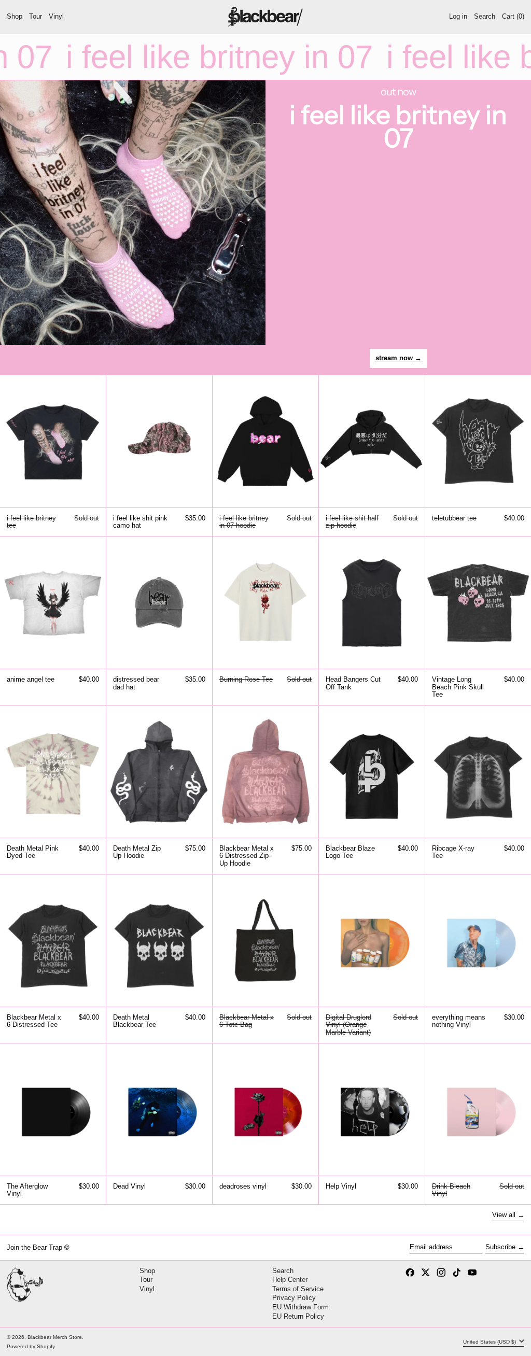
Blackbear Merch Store (54, 1337)
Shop (147, 1271)
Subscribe (500, 1247)
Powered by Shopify (31, 1346)
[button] (484, 17)
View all (503, 1215)
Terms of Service (298, 1289)
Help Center (290, 1279)
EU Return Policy (298, 1316)
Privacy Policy (294, 1298)
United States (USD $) (490, 1342)
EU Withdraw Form (300, 1307)
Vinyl (147, 1289)
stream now (394, 358)
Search (283, 1271)
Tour (145, 1279)
